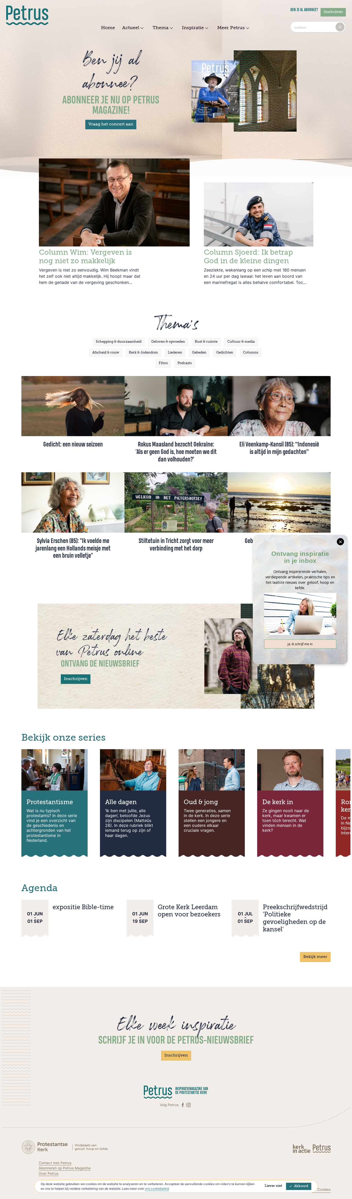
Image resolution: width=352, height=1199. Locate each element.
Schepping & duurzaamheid (118, 341)
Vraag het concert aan (110, 124)
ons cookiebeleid (157, 1188)
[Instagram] (188, 1105)
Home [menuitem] (108, 28)
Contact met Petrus (55, 1163)
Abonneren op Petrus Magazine (65, 1168)
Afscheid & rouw (105, 352)
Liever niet (273, 1186)
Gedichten (224, 352)
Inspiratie (193, 28)
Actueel (130, 28)
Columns (250, 352)
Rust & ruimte (206, 341)
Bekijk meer (315, 957)
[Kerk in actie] (302, 1148)
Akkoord (301, 1186)
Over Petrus (48, 1173)
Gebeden (199, 352)
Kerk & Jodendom (143, 352)
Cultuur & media (241, 341)
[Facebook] (183, 1105)
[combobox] (318, 27)
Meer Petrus (231, 28)
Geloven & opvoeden (168, 341)
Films (163, 363)
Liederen (175, 352)
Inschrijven (333, 12)
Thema (161, 28)
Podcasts (185, 363)
